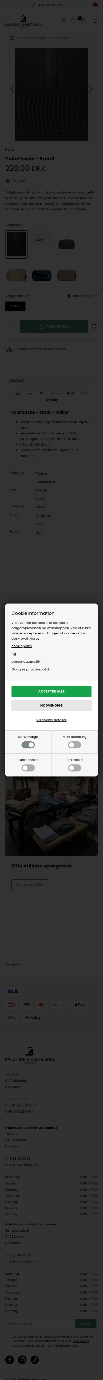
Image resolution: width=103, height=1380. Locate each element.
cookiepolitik (22, 646)
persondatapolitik (26, 661)
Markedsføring (74, 736)
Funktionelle (28, 759)
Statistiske (74, 759)
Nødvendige (28, 736)
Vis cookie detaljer (51, 720)
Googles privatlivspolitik (31, 669)
